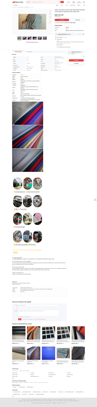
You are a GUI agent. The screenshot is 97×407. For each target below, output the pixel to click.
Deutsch (47, 400)
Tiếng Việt (71, 400)
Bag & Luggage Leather (52, 374)
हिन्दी (62, 400)
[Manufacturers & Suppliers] (17, 2)
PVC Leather (69, 372)
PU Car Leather (60, 391)
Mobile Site (70, 399)
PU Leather (31, 7)
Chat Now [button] (78, 19)
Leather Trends (31, 394)
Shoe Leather (50, 376)
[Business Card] (83, 56)
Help (67, 5)
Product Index (66, 399)
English (25, 400)
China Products (29, 399)
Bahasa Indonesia (76, 400)
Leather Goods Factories (37, 391)
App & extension (72, 5)
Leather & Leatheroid (20, 7)
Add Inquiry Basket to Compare (32, 42)
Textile (16, 7)
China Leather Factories (16, 391)
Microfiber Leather (15, 374)
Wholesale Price (50, 399)
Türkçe (68, 400)
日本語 (59, 400)
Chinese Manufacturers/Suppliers (36, 399)
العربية (54, 400)
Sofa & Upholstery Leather (34, 376)
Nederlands (50, 400)
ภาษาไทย (65, 400)
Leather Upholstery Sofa (79, 391)
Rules (84, 5)
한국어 (57, 400)
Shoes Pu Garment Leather (69, 391)
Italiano (43, 400)
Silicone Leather (14, 372)
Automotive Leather (70, 374)
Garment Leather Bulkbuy (40, 394)
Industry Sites (55, 399)
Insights (74, 399)
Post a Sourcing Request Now (40, 319)
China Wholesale (44, 399)
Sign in (84, 2)
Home (13, 7)
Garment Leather (14, 376)
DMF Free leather (51, 372)
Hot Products (24, 399)
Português (31, 400)
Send (20, 319)
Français (35, 400)
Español (28, 400)
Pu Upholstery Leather (16, 394)
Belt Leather (68, 376)
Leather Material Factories (27, 391)
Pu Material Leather (53, 391)
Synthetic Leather (26, 7)
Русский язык (39, 400)
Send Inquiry (62, 19)
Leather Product (45, 391)
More (13, 396)
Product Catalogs (26, 370)
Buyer (62, 5)
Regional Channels (60, 399)
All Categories (15, 5)
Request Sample (72, 22)
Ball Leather (32, 374)
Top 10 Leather (24, 394)
